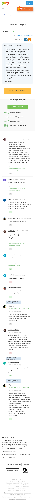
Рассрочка (11, 457)
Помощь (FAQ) (25, 454)
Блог (3, 448)
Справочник (11, 448)
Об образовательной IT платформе (13, 440)
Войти (29, 3)
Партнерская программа (9, 451)
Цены (3, 457)
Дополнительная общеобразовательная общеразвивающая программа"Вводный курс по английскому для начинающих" (15, 444)
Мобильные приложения (9, 454)
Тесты (20, 448)
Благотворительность (8, 437)
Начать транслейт (17, 91)
